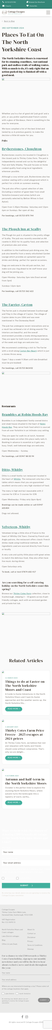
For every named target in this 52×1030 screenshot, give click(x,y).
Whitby (17, 479)
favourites (33, 6)
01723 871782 (10, 2)
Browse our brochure (37, 2)
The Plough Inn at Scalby (21, 229)
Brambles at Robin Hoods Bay (25, 414)
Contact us (31, 933)
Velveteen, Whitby (16, 527)
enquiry (8, 6)
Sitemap (30, 949)
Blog (3, 940)
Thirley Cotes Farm (22, 594)
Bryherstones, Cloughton (22, 149)
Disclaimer (31, 937)
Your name (6, 848)
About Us (31, 930)
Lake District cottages (10, 936)
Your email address (10, 858)
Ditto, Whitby (12, 469)
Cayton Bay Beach (28, 351)
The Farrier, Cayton (17, 304)
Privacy (30, 941)
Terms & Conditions (35, 945)
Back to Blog (9, 21)
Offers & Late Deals (9, 944)
